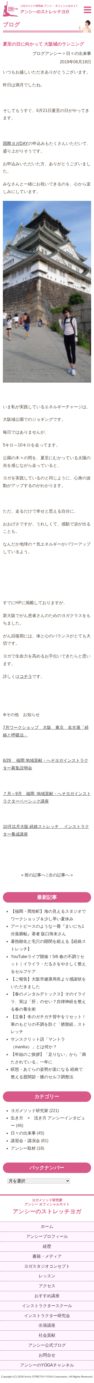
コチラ (26, 676)
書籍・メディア (47, 1256)
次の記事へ (59, 875)
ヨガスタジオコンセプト (47, 1266)
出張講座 (47, 1325)
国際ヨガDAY (15, 143)
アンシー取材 (23, 1148)
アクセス (47, 1286)
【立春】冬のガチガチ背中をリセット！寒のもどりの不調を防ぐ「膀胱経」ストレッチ (48, 1024)
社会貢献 (47, 1335)
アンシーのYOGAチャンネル (47, 1365)
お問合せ (47, 1355)
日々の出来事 (78, 53)
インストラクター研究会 (47, 1315)
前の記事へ (35, 875)
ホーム (47, 1226)
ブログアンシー (47, 53)
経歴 (47, 1246)
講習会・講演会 (25, 1140)
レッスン (47, 1276)
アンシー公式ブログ (47, 1345)
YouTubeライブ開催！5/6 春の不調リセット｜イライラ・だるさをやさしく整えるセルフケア (48, 964)
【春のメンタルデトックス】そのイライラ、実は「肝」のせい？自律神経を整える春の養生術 (48, 1001)
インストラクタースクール (47, 1305)
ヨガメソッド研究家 (29, 1110)
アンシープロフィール (47, 1236)
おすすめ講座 (47, 1296)
